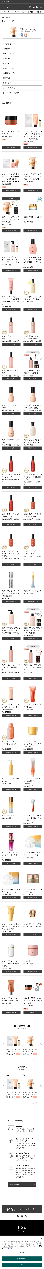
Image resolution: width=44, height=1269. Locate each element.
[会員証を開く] (30, 7)
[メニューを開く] (41, 7)
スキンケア (6, 12)
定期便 (39, 12)
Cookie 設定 (22, 1252)
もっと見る (35, 1060)
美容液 (6, 78)
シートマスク (9, 88)
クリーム (7, 83)
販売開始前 (33, 1012)
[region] (22, 1252)
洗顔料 (6, 49)
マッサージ (8, 68)
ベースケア (8, 53)
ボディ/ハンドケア (11, 93)
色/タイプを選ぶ (11, 147)
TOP (3, 17)
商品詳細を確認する (33, 147)
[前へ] (3, 1044)
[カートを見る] (37, 7)
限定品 (31, 12)
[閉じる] (41, 1238)
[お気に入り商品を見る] (34, 7)
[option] (13, 1044)
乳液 (6, 63)
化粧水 (6, 58)
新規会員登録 (14, 1184)
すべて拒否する (22, 1259)
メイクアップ (19, 12)
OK (22, 1265)
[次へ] (40, 1044)
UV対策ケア (9, 73)
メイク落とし (9, 44)
